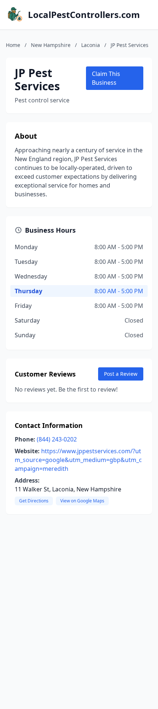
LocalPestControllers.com (84, 15)
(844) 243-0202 (57, 439)
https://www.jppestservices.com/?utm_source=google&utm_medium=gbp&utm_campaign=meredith (78, 460)
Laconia (90, 44)
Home (13, 44)
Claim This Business (106, 78)
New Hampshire (51, 44)
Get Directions (34, 501)
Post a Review (120, 373)
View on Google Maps (82, 501)
